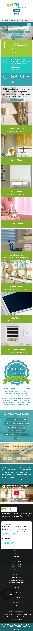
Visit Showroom (16, 100)
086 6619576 (16, 13)
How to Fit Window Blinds (16, 585)
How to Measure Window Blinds (16, 582)
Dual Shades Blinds (20, 619)
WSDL (19, 629)
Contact (16, 569)
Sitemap (16, 556)
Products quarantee (16, 590)
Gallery (16, 605)
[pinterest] (12, 543)
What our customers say (16, 595)
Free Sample (16, 599)
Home (16, 553)
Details (14, 53)
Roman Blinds (17, 614)
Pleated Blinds (27, 617)
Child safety (17, 587)
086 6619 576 (10, 534)
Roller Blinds (27, 614)
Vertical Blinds (6, 617)
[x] (5, 543)
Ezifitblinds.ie (8, 624)
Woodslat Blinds (7, 614)
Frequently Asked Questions (16, 580)
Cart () (17, 10)
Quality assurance (16, 592)
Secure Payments (16, 561)
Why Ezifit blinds (16, 577)
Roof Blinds (10, 619)
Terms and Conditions (16, 564)
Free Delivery (16, 597)
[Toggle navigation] (29, 24)
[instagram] (8, 543)
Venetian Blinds (16, 617)
